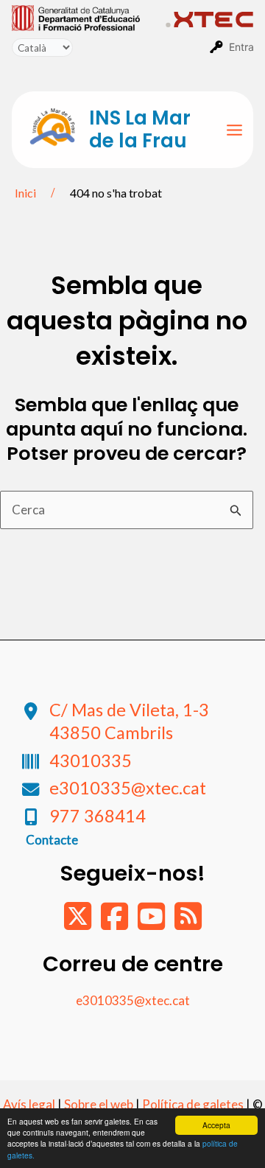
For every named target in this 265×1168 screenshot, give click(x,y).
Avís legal (29, 1104)
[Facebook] (115, 923)
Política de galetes (193, 1104)
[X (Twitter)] (78, 923)
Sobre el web (98, 1104)
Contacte (52, 839)
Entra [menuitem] (241, 47)
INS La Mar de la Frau (140, 129)
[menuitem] (89, 17)
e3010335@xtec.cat (127, 787)
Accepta (216, 1124)
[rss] (188, 923)
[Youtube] (152, 923)
